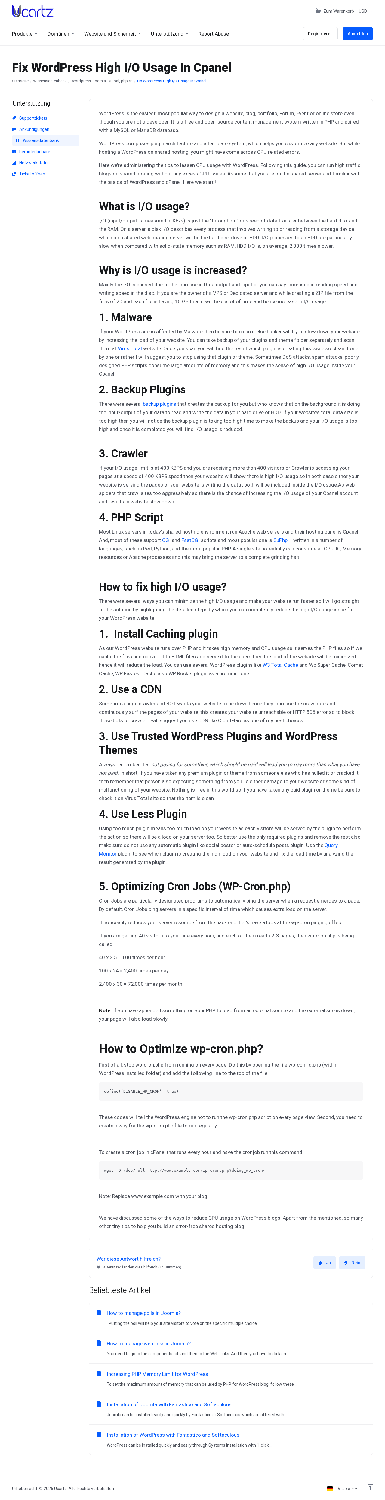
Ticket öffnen (31, 174)
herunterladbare (34, 151)
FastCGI (190, 540)
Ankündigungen (33, 129)
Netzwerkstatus (34, 162)
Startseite (20, 81)
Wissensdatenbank (50, 81)
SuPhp (280, 540)
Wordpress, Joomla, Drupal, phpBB (102, 81)
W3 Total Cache (280, 665)
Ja (328, 1262)
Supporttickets (32, 118)
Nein (355, 1262)
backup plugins (159, 404)
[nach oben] (370, 1487)
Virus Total (130, 348)
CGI (166, 540)
